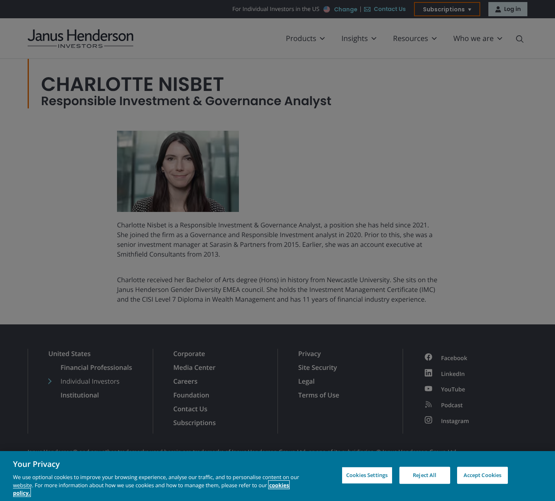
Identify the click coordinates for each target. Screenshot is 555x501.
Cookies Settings (367, 475)
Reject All (424, 475)
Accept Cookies (483, 475)
